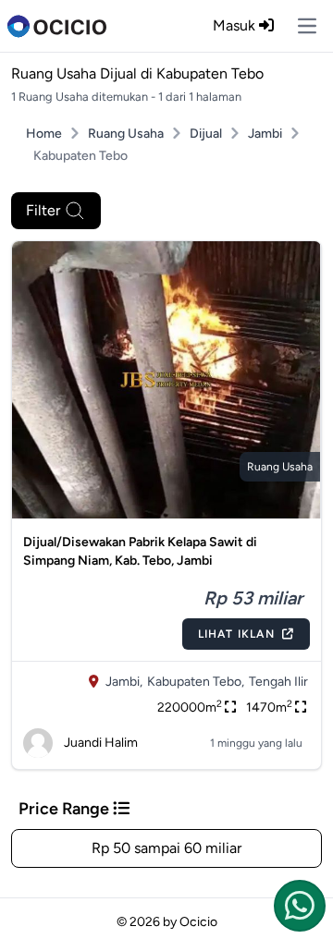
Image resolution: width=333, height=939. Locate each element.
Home (44, 133)
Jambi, (123, 681)
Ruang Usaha (126, 133)
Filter (43, 210)
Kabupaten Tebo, (195, 681)
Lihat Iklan (236, 634)
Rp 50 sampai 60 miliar (166, 848)
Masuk (236, 25)
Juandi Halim (101, 742)
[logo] (56, 26)
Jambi (265, 133)
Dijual (206, 133)
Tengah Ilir (278, 681)
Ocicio (198, 922)
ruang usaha (280, 466)
